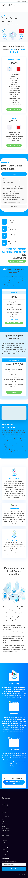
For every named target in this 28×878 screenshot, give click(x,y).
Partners (4, 854)
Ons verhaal (5, 807)
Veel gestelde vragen (7, 852)
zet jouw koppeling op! (17, 261)
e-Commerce (5, 826)
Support (4, 849)
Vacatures (4, 810)
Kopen (14, 392)
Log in (18, 1)
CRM (3, 821)
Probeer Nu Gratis (14, 109)
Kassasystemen (6, 830)
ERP (3, 819)
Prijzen (3, 842)
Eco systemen (5, 824)
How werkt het (5, 838)
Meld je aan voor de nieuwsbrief (9, 861)
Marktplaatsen (5, 828)
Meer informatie (14, 319)
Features (4, 840)
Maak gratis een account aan (14, 782)
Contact (24, 1)
